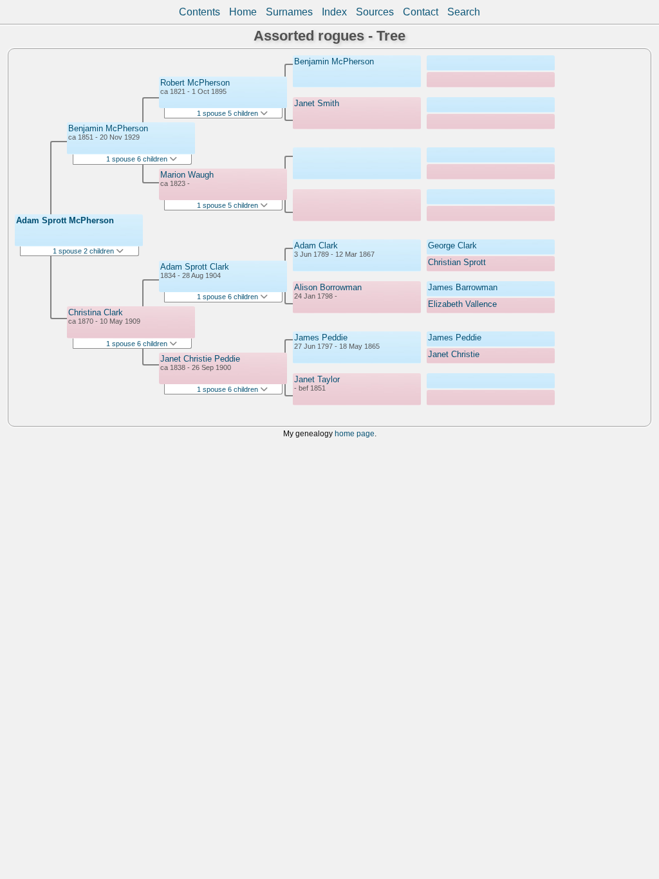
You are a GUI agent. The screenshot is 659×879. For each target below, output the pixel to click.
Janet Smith (316, 103)
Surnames (289, 11)
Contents (199, 11)
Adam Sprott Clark (194, 267)
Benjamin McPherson (108, 128)
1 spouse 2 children (84, 251)
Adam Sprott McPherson (65, 220)
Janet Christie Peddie (200, 359)
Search (463, 11)
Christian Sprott (457, 262)
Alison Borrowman (328, 287)
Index (334, 11)
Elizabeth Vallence (462, 304)
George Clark (452, 245)
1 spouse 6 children (137, 159)
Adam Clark (316, 245)
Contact (420, 11)
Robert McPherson (195, 83)
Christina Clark (95, 312)
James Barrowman (462, 287)
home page (355, 433)
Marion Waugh (187, 175)
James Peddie (321, 337)
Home (243, 11)
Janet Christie (453, 354)
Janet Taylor (317, 379)
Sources (375, 11)
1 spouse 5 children (228, 113)
